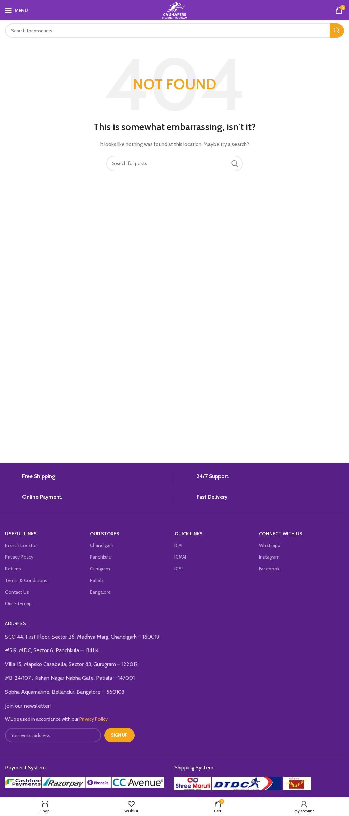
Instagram (269, 557)
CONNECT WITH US (280, 534)
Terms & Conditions (26, 580)
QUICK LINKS (188, 534)
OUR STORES (104, 534)
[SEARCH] (337, 30)
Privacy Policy (19, 557)
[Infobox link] (87, 478)
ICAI (178, 545)
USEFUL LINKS (21, 534)
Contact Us (17, 592)
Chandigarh (101, 545)
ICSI (178, 569)
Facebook (269, 569)
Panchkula (100, 557)
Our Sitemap (18, 603)
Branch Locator (21, 545)
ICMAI (180, 557)
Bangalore (100, 592)
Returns (13, 569)
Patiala (97, 580)
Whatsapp (269, 545)
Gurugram (100, 569)
